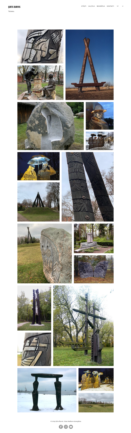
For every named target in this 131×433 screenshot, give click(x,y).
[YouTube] (71, 427)
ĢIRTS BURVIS (14, 6)
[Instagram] (66, 427)
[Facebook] (61, 427)
